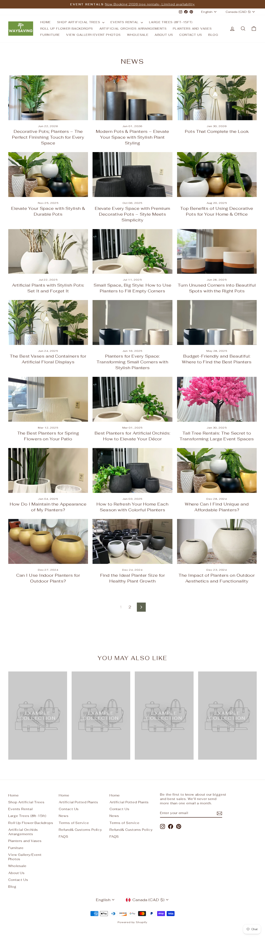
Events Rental (125, 22)
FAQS (63, 836)
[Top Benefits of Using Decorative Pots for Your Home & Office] (217, 174)
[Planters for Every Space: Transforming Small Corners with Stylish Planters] (132, 322)
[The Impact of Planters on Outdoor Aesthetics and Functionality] (217, 541)
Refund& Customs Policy (80, 830)
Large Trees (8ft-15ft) (171, 22)
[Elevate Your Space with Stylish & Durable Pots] (48, 174)
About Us (164, 35)
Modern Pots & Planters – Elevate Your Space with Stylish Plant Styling (132, 137)
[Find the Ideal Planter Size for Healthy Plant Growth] (132, 541)
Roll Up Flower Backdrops (66, 28)
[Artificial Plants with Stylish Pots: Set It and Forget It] (48, 251)
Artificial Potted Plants (78, 802)
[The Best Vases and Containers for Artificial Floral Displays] (48, 322)
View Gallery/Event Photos (93, 35)
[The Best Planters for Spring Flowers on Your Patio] (48, 399)
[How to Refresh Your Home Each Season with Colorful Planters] (132, 470)
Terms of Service (74, 823)
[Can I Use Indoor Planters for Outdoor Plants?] (48, 541)
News (64, 816)
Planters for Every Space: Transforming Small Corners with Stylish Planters (132, 361)
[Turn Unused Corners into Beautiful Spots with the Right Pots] (217, 251)
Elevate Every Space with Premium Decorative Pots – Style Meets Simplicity (132, 214)
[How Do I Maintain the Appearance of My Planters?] (48, 470)
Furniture (50, 35)
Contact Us (190, 35)
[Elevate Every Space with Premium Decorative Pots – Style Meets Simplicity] (132, 174)
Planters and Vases (192, 28)
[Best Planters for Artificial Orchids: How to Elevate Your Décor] (132, 399)
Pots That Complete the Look (217, 131)
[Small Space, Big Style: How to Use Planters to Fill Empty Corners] (132, 251)
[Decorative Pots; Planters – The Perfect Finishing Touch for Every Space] (48, 97)
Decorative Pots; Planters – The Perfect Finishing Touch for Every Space (48, 137)
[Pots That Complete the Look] (217, 97)
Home (45, 22)
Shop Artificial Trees (79, 22)
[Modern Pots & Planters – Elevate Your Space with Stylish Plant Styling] (132, 97)
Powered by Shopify (132, 922)
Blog (213, 35)
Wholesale (138, 35)
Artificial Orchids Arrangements (133, 28)
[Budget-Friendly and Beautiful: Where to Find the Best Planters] (217, 322)
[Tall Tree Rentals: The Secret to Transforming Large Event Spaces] (217, 399)
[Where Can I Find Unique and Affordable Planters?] (217, 470)
